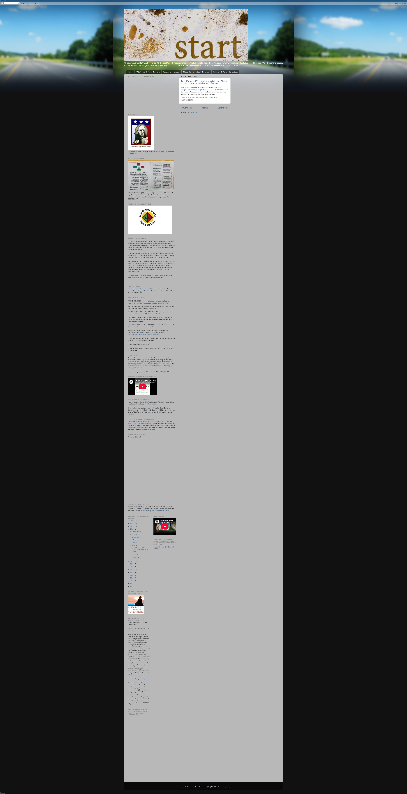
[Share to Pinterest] (191, 100)
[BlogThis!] (184, 100)
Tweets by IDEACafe (134, 437)
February (135, 558)
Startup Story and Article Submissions (196, 72)
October (135, 534)
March (134, 555)
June (133, 543)
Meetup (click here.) (148, 429)
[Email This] (182, 100)
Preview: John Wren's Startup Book (225, 72)
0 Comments (213, 97)
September (136, 537)
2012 (132, 581)
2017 (132, 567)
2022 (132, 523)
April (133, 545)
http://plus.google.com (142, 679)
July (133, 540)
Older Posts (223, 108)
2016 (132, 569)
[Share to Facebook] (189, 100)
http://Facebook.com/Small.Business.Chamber (143, 334)
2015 (132, 572)
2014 (132, 575)
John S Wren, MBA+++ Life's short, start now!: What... (139, 549)
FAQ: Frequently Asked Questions (148, 72)
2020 (132, 529)
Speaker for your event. (171, 72)
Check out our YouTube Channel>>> (140, 289)
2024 (132, 521)
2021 (132, 526)
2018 (132, 564)
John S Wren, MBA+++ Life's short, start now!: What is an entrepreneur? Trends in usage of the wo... (204, 82)
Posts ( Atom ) (194, 112)
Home (130, 72)
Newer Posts (186, 108)
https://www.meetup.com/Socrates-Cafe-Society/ (154, 510)
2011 (132, 583)
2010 (132, 586)
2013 (132, 578)
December (135, 531)
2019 (132, 561)
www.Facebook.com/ (150, 404)
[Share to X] (187, 100)
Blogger (229, 787)
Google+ (3, 1)
